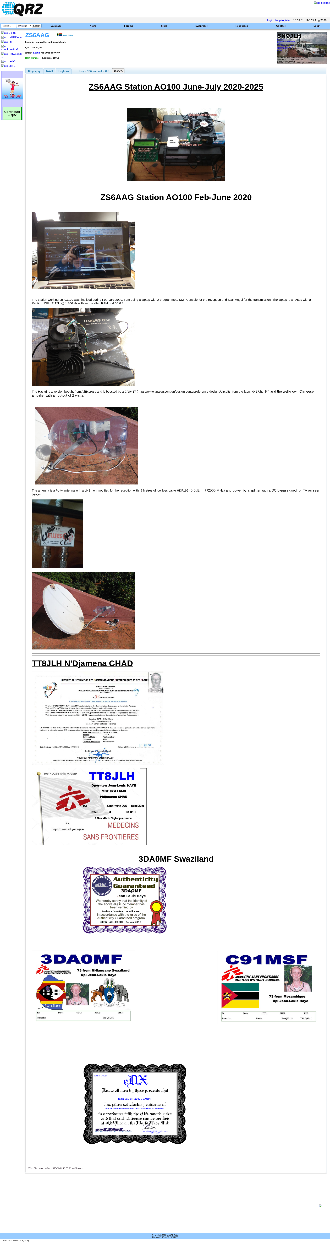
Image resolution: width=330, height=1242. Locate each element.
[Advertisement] (172, 1206)
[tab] (34, 71)
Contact (280, 25)
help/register (282, 20)
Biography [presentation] (34, 71)
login (270, 20)
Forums (128, 25)
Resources (241, 25)
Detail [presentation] (49, 71)
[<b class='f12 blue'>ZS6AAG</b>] (302, 63)
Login (317, 25)
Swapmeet (201, 25)
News (93, 25)
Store (164, 25)
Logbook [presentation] (63, 71)
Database (56, 25)
